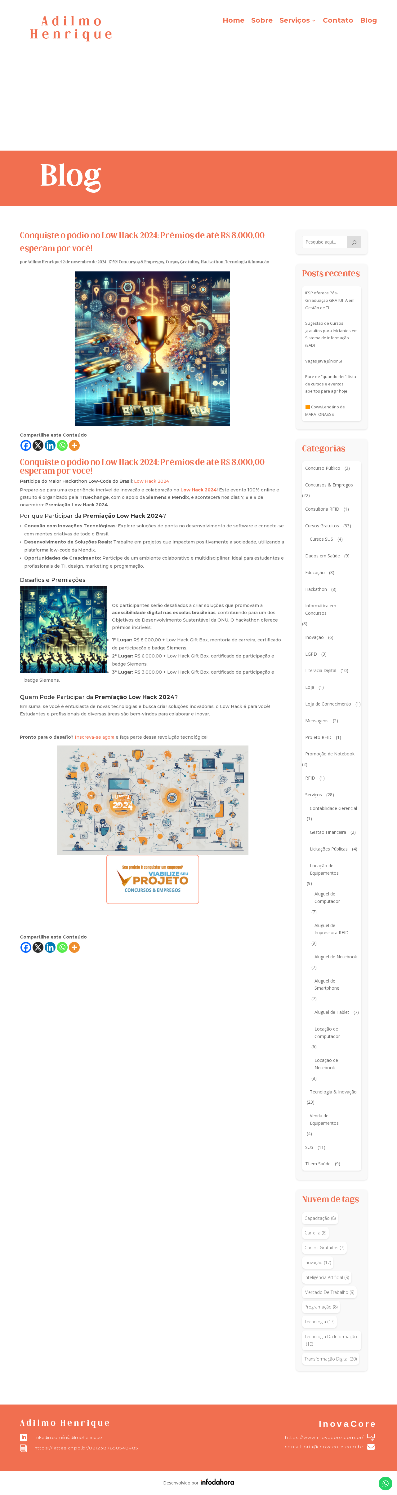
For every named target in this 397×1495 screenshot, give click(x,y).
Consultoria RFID (322, 509)
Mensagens (316, 720)
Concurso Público (322, 468)
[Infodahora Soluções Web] (216, 1483)
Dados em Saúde (322, 556)
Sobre (262, 21)
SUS (309, 1147)
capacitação (320, 1218)
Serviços (294, 21)
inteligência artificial (327, 1277)
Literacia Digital (320, 670)
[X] (38, 445)
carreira (315, 1233)
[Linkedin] (50, 445)
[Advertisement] (198, 104)
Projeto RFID (318, 737)
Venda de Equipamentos (324, 1119)
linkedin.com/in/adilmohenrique (68, 1437)
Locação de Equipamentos (324, 869)
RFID (310, 778)
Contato (338, 21)
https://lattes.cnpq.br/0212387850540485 (86, 1448)
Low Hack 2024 (151, 481)
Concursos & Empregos (141, 262)
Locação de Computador (327, 1032)
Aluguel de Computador (327, 897)
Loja (309, 687)
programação (321, 1307)
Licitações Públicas (329, 849)
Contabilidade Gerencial (333, 808)
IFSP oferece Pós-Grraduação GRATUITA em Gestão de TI (330, 300)
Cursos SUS (321, 539)
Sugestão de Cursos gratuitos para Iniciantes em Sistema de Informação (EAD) (331, 334)
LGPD (311, 654)
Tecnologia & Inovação (247, 262)
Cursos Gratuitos (182, 262)
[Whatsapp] (62, 445)
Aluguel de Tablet (331, 1012)
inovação (318, 1262)
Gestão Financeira (328, 832)
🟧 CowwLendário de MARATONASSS (325, 410)
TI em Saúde (318, 1164)
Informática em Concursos (320, 609)
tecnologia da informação (331, 1340)
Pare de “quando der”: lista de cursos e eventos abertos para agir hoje (330, 384)
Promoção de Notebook (330, 754)
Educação (315, 572)
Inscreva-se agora (94, 737)
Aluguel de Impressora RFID (331, 929)
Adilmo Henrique (44, 262)
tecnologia (319, 1322)
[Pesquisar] (354, 242)
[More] (74, 445)
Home (233, 21)
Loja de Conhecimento (328, 704)
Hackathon (212, 262)
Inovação (314, 637)
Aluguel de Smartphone (326, 984)
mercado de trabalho (329, 1292)
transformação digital (331, 1359)
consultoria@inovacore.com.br (324, 1446)
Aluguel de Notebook (335, 957)
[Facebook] (25, 445)
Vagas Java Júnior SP (324, 361)
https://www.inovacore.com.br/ (324, 1437)
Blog (368, 21)
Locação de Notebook (326, 1064)
